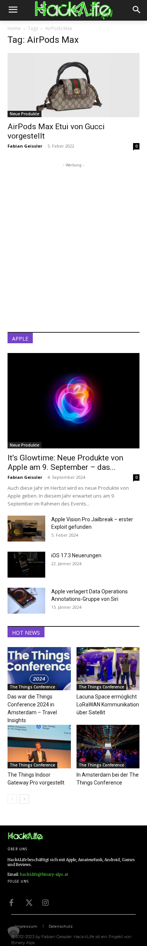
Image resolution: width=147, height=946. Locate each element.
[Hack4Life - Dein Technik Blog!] (25, 836)
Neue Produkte (24, 113)
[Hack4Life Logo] (73, 10)
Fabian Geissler (25, 146)
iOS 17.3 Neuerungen (76, 555)
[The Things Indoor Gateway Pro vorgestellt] (39, 746)
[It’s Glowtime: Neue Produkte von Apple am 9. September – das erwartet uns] (73, 400)
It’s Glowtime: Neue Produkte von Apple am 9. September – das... (65, 462)
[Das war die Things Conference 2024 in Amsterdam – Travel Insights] (39, 668)
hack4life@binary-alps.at (44, 874)
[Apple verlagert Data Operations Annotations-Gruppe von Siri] (26, 601)
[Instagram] (45, 902)
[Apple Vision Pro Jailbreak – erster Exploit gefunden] (26, 529)
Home (14, 28)
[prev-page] (12, 799)
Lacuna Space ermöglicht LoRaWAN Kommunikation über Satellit (108, 704)
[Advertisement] (73, 242)
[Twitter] (28, 902)
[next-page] (24, 799)
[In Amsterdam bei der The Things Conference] (108, 746)
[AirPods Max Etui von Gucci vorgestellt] (73, 85)
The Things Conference (32, 687)
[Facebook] (11, 902)
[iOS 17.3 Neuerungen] (26, 565)
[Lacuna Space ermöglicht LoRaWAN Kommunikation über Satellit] (108, 668)
